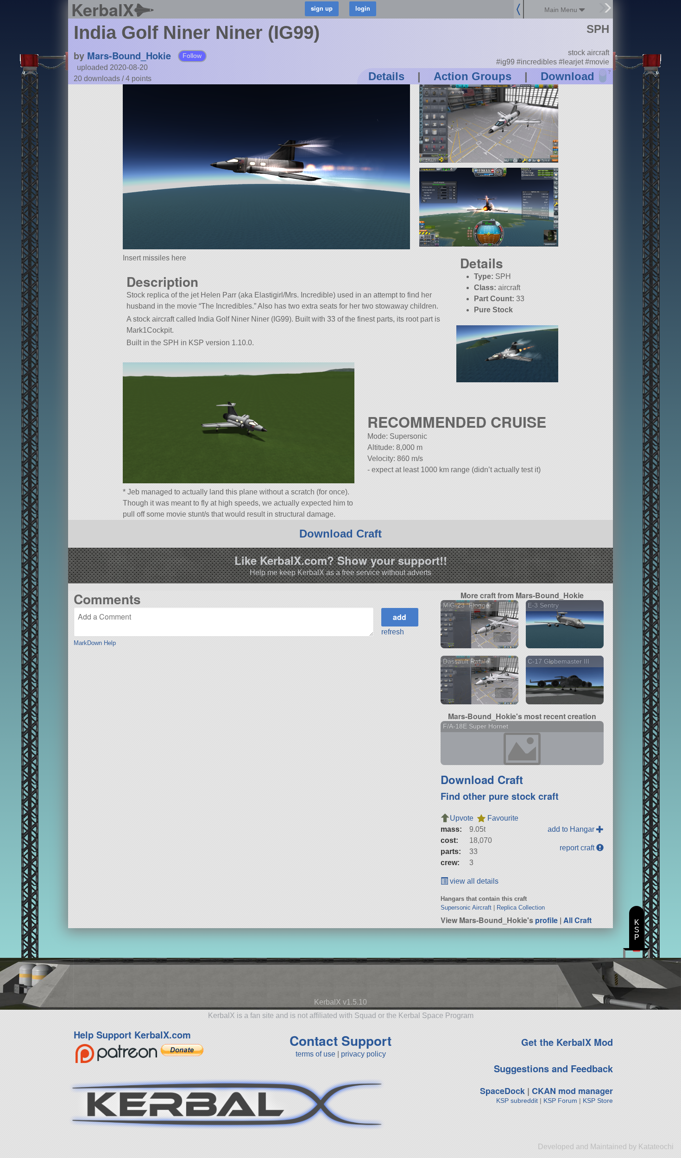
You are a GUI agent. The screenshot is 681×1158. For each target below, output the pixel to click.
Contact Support (340, 1040)
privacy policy (363, 1054)
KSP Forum (560, 1100)
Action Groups (472, 76)
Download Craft (340, 533)
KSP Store (598, 1100)
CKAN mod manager (572, 1091)
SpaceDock (502, 1091)
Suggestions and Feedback (553, 1068)
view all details (473, 881)
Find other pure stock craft (500, 796)
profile (546, 920)
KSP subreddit (517, 1100)
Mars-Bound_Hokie (129, 55)
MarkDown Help (95, 642)
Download (567, 76)
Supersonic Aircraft (466, 907)
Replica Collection (521, 907)
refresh (392, 632)
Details (386, 76)
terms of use (315, 1054)
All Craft (577, 920)
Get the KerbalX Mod (567, 1042)
